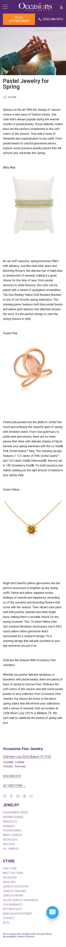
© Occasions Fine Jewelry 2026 (19, 934)
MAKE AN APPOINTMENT (17, 913)
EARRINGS (9, 826)
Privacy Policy (44, 934)
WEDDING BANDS (13, 817)
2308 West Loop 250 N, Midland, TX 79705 (27, 756)
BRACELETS (10, 821)
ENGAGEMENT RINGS (15, 812)
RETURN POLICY (12, 909)
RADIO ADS (9, 882)
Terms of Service (26, 936)
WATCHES (9, 844)
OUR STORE (10, 868)
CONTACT (9, 918)
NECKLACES (10, 839)
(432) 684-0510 (12, 775)
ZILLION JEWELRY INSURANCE (20, 900)
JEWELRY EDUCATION (15, 886)
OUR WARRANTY (13, 904)
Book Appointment (19, 19)
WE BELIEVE (10, 877)
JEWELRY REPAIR (13, 895)
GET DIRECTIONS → (14, 785)
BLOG (6, 922)
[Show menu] (5, 7)
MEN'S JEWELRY (12, 835)
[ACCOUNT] (61, 7)
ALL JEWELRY (11, 848)
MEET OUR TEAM (13, 872)
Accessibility (9, 936)
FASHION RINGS (12, 830)
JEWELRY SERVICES (14, 891)
